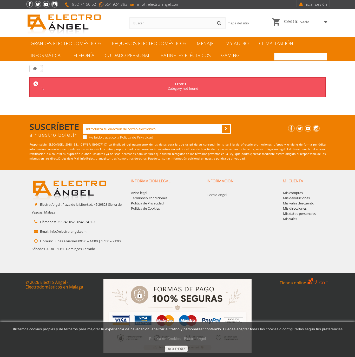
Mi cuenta (293, 180)
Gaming (230, 55)
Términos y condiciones (149, 198)
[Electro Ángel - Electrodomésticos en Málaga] (73, 23)
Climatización (276, 43)
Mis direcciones (295, 208)
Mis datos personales (299, 213)
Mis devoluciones (296, 198)
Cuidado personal (127, 55)
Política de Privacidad (136, 137)
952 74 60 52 (84, 4)
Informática (46, 55)
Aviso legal (139, 192)
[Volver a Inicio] (35, 68)
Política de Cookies (145, 208)
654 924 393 (116, 4)
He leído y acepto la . (121, 137)
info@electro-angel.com (158, 4)
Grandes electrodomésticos (66, 43)
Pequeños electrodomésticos (149, 43)
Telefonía (82, 55)
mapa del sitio (238, 23)
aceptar (176, 349)
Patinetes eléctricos (186, 55)
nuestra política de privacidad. (225, 158)
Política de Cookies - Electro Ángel (177, 339)
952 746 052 (66, 221)
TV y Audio (236, 43)
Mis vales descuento (298, 203)
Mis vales (290, 218)
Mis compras (293, 192)
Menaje (205, 43)
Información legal (150, 180)
